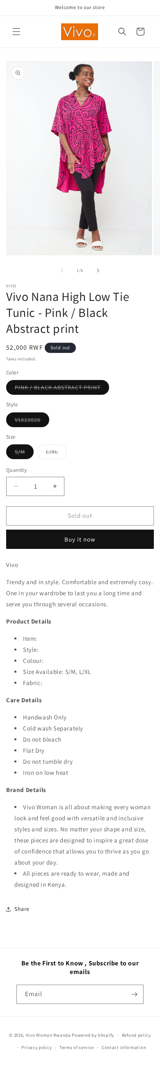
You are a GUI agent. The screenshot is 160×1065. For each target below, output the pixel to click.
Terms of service (76, 1047)
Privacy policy (36, 1047)
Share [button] (22, 909)
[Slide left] (62, 271)
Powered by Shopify (93, 1035)
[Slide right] (98, 271)
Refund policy (136, 1035)
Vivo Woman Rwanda (48, 1035)
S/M (24, 453)
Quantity (16, 470)
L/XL (56, 453)
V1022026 (32, 421)
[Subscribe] (134, 994)
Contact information (124, 1047)
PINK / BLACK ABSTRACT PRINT (62, 389)
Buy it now (80, 539)
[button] (16, 32)
